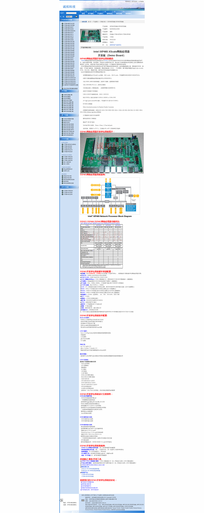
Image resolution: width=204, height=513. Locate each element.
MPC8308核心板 (68, 104)
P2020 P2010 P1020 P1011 (102, 509)
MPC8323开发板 (117, 504)
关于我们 (93, 495)
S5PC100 (66, 171)
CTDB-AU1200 (68, 194)
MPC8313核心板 (68, 106)
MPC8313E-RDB (69, 124)
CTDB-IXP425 (68, 144)
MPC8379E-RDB (69, 133)
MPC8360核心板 (68, 111)
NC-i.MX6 (66, 164)
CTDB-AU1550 (68, 192)
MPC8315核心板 (68, 107)
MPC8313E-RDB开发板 (129, 504)
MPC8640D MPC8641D (105, 508)
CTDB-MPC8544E (69, 61)
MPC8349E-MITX (69, 129)
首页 (83, 495)
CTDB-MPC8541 (69, 59)
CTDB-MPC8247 (69, 27)
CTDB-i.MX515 (68, 158)
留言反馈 (134, 1)
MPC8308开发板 (107, 504)
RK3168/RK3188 (69, 183)
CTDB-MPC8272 (69, 36)
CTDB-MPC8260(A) (69, 31)
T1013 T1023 (116, 508)
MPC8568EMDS (68, 135)
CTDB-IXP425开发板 (88, 474)
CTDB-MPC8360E (69, 52)
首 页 (89, 21)
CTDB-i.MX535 (68, 160)
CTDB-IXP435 (68, 146)
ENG (74, 144)
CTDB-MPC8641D (69, 76)
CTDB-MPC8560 (69, 68)
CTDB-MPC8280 (69, 38)
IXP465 (83, 60)
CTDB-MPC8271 (69, 34)
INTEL (106, 60)
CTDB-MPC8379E (69, 49)
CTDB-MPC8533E (69, 54)
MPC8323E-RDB (69, 128)
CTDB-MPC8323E (69, 45)
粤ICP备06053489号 (91, 504)
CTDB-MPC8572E (69, 74)
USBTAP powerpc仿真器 (118, 509)
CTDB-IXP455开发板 (88, 476)
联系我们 (128, 1)
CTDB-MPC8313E (69, 41)
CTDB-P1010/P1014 (70, 77)
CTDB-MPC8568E (69, 70)
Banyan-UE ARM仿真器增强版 (91, 470)
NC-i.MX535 (67, 162)
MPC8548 (94, 508)
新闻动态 (105, 495)
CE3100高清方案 (69, 119)
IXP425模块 (67, 96)
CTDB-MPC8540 (69, 58)
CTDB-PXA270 (68, 150)
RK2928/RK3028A (69, 179)
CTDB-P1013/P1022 (70, 81)
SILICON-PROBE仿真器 (71, 88)
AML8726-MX (68, 178)
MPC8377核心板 (68, 109)
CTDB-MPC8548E (69, 65)
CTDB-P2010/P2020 (70, 83)
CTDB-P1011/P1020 (70, 79)
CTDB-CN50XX (68, 190)
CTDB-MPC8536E (69, 56)
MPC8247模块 (68, 100)
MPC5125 (67, 122)
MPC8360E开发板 (118, 506)
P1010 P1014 (137, 508)
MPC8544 (88, 508)
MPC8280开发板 (97, 506)
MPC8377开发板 (108, 506)
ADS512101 (67, 120)
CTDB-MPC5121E (69, 23)
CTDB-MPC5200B (69, 25)
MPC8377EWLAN (69, 131)
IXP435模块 (67, 98)
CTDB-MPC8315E (69, 43)
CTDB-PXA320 (68, 151)
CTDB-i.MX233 (68, 157)
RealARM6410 (68, 169)
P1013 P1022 (89, 509)
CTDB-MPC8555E (69, 67)
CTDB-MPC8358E (69, 50)
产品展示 (95, 21)
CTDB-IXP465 (68, 148)
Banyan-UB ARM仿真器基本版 (90, 468)
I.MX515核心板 (68, 94)
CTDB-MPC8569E (69, 72)
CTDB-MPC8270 (69, 32)
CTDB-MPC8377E (69, 47)
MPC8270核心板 (68, 102)
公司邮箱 (141, 1)
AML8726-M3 (68, 176)
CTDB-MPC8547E (69, 63)
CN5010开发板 (128, 506)
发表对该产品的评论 (115, 45)
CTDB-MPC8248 (69, 29)
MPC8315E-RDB (69, 126)
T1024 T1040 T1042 (127, 508)
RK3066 (66, 181)
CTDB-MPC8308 (69, 40)
